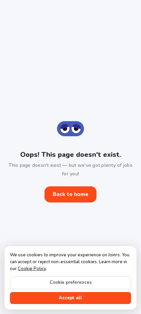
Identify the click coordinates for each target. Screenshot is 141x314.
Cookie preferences (71, 282)
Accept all (70, 298)
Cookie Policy (32, 269)
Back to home (70, 194)
